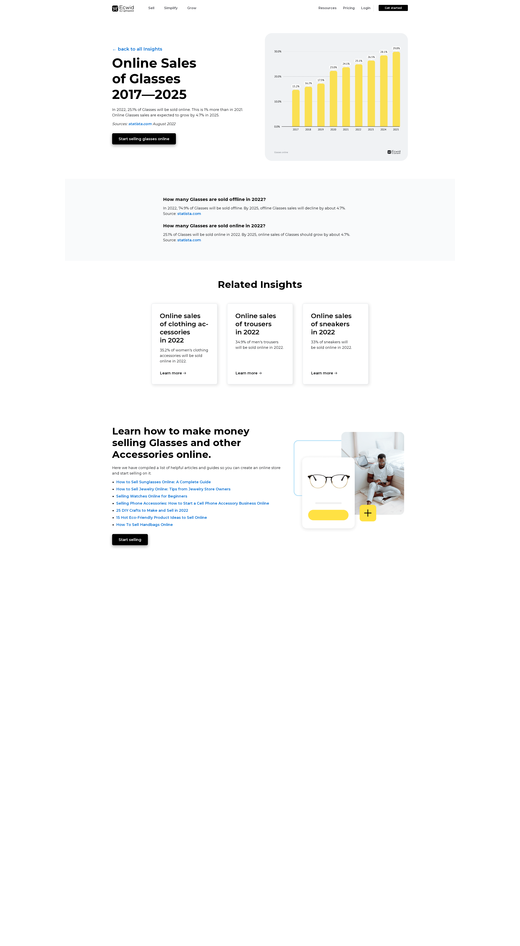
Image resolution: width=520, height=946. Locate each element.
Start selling (130, 539)
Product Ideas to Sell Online (180, 517)
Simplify (171, 8)
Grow (191, 8)
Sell (151, 8)
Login (365, 8)
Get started (393, 8)
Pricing (349, 8)
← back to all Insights (137, 49)
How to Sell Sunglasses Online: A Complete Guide (163, 482)
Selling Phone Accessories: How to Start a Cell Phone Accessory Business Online (192, 503)
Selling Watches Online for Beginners (151, 496)
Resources (327, 8)
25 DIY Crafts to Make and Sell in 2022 (152, 510)
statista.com (140, 124)
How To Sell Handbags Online (144, 524)
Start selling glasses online (144, 139)
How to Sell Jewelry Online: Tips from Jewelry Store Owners (173, 489)
